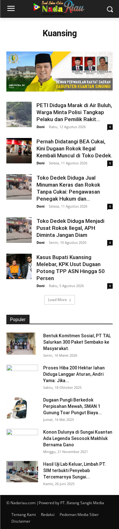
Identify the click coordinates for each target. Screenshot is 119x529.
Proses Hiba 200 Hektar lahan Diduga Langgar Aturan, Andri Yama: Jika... (74, 374)
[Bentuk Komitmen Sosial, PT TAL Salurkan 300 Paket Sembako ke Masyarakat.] (21, 344)
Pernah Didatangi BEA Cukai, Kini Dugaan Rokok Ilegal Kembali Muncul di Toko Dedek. (74, 148)
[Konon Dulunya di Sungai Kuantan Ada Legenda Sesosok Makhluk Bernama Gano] (22, 440)
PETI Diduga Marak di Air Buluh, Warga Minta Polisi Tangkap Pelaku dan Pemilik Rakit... (74, 112)
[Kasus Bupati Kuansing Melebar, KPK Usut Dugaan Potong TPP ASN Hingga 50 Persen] (19, 266)
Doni (40, 126)
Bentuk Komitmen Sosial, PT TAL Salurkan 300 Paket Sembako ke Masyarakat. (77, 342)
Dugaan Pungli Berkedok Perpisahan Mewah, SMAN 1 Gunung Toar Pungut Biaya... (72, 406)
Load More (57, 299)
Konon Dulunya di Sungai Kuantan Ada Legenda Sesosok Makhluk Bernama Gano (77, 438)
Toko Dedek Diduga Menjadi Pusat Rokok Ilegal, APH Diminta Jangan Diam (70, 228)
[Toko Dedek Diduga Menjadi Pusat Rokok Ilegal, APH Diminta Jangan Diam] (19, 230)
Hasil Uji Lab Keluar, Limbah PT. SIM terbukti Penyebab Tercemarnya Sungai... (74, 470)
